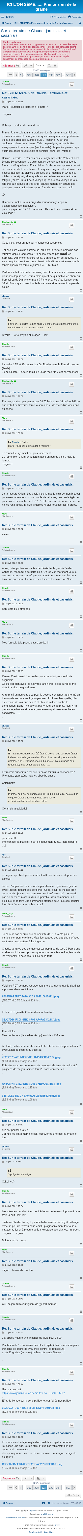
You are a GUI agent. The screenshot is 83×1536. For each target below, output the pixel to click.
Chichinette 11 (9, 222)
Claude (5, 81)
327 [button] (29, 75)
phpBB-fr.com (47, 1514)
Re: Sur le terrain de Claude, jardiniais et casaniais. (34, 95)
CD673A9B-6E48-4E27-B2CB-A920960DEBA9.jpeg (32, 1464)
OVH (57, 1525)
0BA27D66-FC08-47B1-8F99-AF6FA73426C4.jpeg (31, 1019)
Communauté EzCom (15, 1518)
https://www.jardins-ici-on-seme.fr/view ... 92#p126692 (33, 1393)
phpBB (32, 1510)
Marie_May (7, 913)
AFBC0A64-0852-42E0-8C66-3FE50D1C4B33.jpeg (31, 1083)
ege (4, 855)
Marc (4, 418)
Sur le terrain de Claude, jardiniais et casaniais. (33, 33)
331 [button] (58, 75)
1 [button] (20, 75)
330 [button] (51, 75)
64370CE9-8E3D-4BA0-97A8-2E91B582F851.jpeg (31, 1095)
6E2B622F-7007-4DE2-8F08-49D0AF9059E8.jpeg (31, 1407)
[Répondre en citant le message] (71, 84)
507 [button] (68, 75)
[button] (10, 75)
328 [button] (36, 75)
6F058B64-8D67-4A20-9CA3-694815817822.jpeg (30, 996)
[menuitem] (10, 17)
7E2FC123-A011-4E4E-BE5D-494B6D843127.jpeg (31, 1057)
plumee (5, 296)
